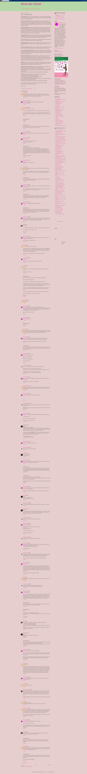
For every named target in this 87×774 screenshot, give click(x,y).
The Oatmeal (57, 124)
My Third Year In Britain (59, 209)
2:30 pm (24, 686)
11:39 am (24, 520)
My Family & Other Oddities (59, 107)
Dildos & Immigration (58, 168)
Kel (23, 701)
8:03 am (24, 333)
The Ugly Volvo (57, 98)
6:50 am (24, 97)
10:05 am (24, 499)
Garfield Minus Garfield (59, 123)
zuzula (24, 663)
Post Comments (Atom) (29, 766)
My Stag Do (57, 176)
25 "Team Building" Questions (60, 183)
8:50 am (24, 400)
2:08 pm (24, 680)
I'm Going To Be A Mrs (59, 210)
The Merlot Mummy (58, 103)
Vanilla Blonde (57, 119)
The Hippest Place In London (60, 141)
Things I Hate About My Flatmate (60, 125)
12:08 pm (24, 559)
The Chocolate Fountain (59, 133)
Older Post (49, 764)
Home (36, 764)
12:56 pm (24, 646)
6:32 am (24, 735)
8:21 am (24, 350)
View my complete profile (59, 48)
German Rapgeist (58, 212)
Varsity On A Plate (58, 147)
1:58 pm (24, 673)
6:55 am (24, 121)
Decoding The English (58, 192)
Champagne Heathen (26, 689)
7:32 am (24, 233)
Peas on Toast (25, 100)
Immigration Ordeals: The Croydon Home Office (59, 186)
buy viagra (24, 749)
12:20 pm (24, 599)
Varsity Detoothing (58, 211)
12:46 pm (24, 637)
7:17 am (24, 204)
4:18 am (24, 716)
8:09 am (24, 342)
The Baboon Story (58, 193)
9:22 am (24, 463)
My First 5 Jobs (57, 202)
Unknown (24, 746)
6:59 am (24, 143)
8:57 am (24, 421)
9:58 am (24, 483)
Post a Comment (24, 762)
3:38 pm (24, 760)
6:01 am (24, 728)
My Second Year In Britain (59, 155)
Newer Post (23, 764)
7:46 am (24, 273)
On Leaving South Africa (59, 167)
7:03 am (24, 163)
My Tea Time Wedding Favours (60, 162)
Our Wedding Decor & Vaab (59, 184)
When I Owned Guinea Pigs (59, 190)
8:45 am (24, 382)
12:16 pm (24, 587)
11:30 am (24, 514)
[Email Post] (34, 88)
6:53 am (24, 104)
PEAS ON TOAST (31, 4)
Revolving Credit (26, 365)
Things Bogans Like (58, 111)
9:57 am (24, 472)
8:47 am (24, 390)
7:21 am (24, 213)
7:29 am (24, 221)
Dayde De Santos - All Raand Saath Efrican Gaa (60, 110)
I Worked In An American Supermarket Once (59, 152)
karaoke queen (25, 708)
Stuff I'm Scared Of (58, 142)
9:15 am (24, 438)
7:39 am (24, 254)
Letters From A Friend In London (60, 140)
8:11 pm (24, 750)
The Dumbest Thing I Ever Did (60, 136)
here (57, 55)
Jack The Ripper (58, 150)
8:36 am (24, 373)
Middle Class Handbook (59, 115)
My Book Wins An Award (59, 161)
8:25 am (24, 362)
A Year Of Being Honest (59, 179)
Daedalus (24, 453)
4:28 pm (24, 698)
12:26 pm (24, 606)
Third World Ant (25, 385)
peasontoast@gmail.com (59, 51)
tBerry (24, 224)
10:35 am (24, 505)
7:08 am (24, 174)
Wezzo (24, 577)
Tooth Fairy (30, 372)
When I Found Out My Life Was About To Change (60, 132)
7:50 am (24, 314)
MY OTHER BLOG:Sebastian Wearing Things (60, 102)
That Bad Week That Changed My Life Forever (60, 157)
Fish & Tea (57, 164)
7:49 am (24, 302)
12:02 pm (24, 549)
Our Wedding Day (58, 163)
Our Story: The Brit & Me (59, 182)
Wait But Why (57, 108)
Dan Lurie (24, 299)
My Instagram (62, 84)
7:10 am (24, 191)
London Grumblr (58, 112)
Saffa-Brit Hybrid (58, 206)
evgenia (24, 731)
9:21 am (24, 456)
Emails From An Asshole (59, 120)
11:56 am (24, 539)
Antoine (24, 265)
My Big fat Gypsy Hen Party (59, 191)
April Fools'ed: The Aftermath (60, 137)
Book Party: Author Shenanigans (60, 158)
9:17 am (24, 444)
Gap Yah (56, 118)
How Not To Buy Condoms (59, 205)
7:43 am (24, 262)
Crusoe (24, 92)
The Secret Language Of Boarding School (59, 146)
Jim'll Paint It (57, 104)
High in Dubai (25, 107)
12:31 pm (24, 629)
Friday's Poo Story (58, 169)
